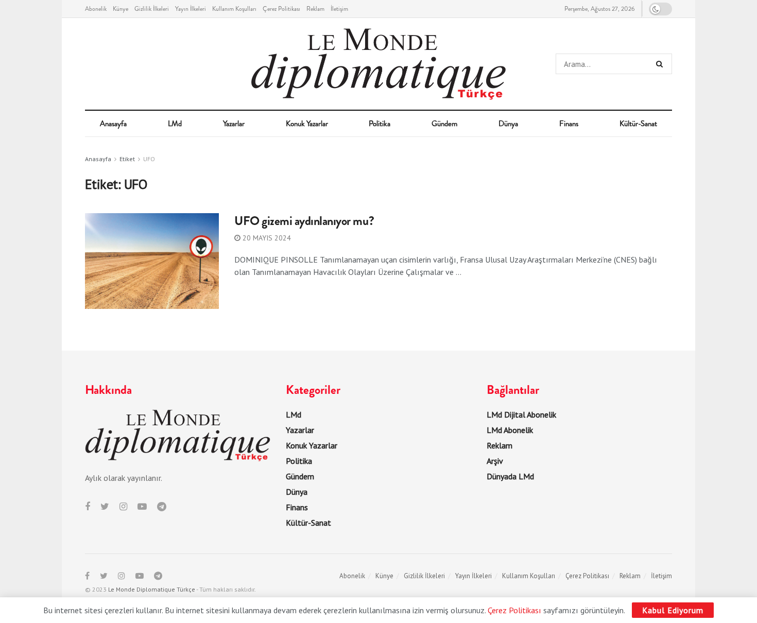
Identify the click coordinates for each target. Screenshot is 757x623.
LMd (175, 123)
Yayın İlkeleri (190, 8)
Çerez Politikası (281, 8)
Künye (120, 8)
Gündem (444, 123)
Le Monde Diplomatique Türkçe (151, 589)
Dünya (508, 123)
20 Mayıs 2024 (265, 238)
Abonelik (96, 8)
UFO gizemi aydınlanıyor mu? (304, 221)
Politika (379, 123)
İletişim (339, 8)
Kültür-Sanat (638, 123)
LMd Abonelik (510, 430)
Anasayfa (113, 123)
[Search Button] (661, 64)
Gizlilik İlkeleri (151, 8)
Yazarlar (234, 123)
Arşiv (495, 461)
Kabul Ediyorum (672, 610)
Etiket (127, 159)
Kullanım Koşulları (234, 8)
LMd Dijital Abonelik (521, 414)
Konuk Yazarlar (307, 123)
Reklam (315, 8)
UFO (149, 159)
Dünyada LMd (510, 476)
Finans (568, 123)
